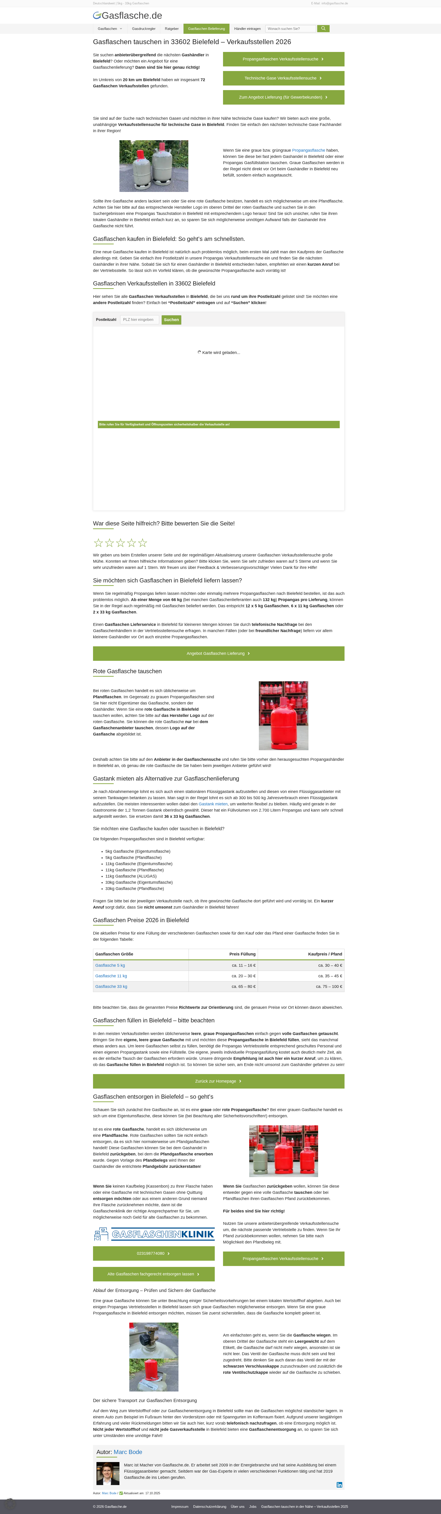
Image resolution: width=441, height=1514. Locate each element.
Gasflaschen (107, 29)
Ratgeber (172, 29)
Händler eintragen (247, 29)
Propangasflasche (308, 150)
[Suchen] (323, 28)
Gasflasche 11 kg (111, 976)
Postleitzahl (106, 320)
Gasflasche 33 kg (111, 986)
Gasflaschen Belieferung (206, 29)
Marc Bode (128, 1451)
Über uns (238, 1506)
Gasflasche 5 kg (110, 965)
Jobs (253, 1506)
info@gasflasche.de (335, 3)
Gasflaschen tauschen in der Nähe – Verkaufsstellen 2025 (304, 1506)
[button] (10, 1504)
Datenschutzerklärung (209, 1506)
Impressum (180, 1506)
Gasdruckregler (143, 29)
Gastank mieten (213, 804)
